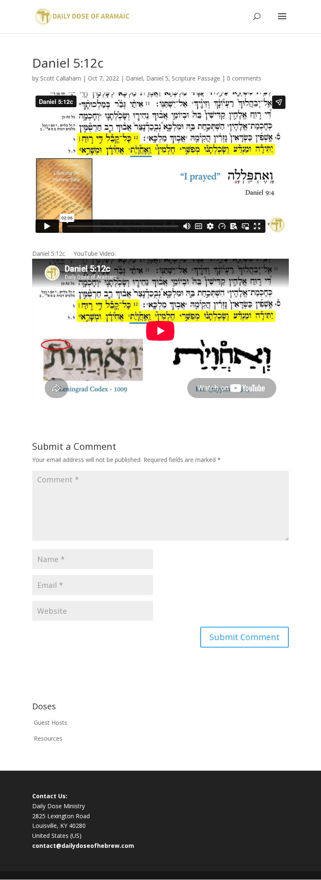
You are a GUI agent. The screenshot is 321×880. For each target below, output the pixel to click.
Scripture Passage (196, 78)
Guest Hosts (50, 722)
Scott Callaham (60, 78)
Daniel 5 (157, 78)
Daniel (134, 78)
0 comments (244, 78)
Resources (48, 738)
